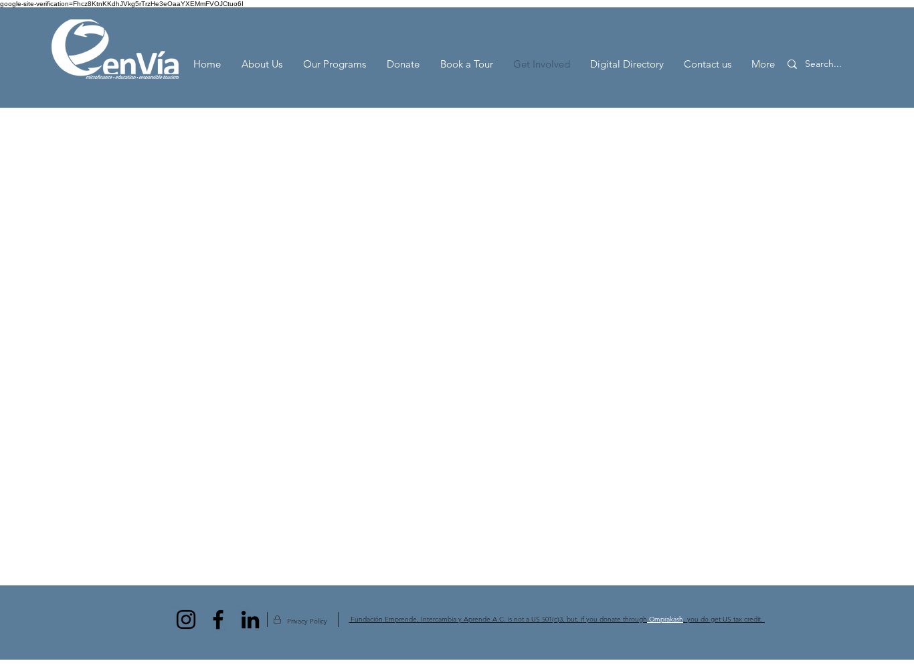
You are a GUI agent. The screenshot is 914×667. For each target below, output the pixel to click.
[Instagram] (186, 619)
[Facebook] (218, 619)
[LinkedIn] (250, 619)
